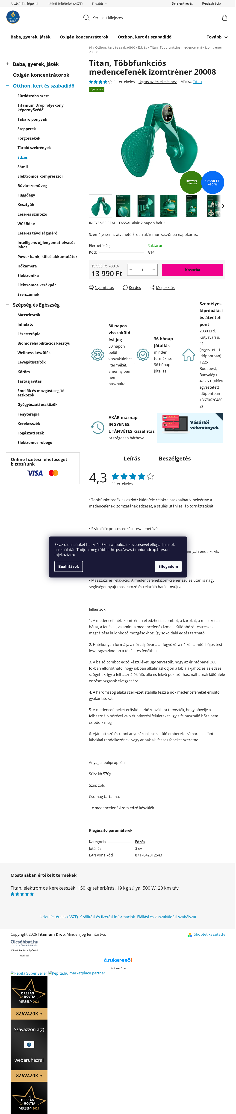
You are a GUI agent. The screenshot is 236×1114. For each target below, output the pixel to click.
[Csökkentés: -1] (130, 270)
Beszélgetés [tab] (175, 458)
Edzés (23, 157)
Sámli (23, 166)
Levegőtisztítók (32, 362)
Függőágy (26, 195)
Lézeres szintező (32, 214)
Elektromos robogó (35, 442)
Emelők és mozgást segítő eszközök (41, 393)
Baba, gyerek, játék (36, 64)
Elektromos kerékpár (37, 284)
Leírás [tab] (132, 458)
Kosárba (192, 269)
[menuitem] (30, 37)
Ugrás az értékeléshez (158, 81)
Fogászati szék (31, 433)
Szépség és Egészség (36, 305)
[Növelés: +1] (153, 270)
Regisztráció (211, 3)
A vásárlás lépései (24, 3)
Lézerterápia (29, 333)
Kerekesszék (29, 423)
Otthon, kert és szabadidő (43, 85)
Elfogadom (168, 566)
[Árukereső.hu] (118, 961)
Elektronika (28, 275)
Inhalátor (26, 324)
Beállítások (68, 566)
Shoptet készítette (209, 934)
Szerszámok (28, 294)
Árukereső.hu (118, 968)
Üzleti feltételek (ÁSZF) (65, 3)
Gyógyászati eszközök (38, 404)
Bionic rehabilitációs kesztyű (44, 343)
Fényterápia (29, 414)
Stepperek (27, 128)
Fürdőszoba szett (33, 95)
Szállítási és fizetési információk (107, 916)
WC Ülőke (26, 223)
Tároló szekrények (34, 147)
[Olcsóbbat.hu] (24, 942)
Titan (197, 81)
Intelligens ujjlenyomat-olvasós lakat (46, 244)
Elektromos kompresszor (40, 176)
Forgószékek (29, 138)
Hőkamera (27, 266)
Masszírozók (29, 314)
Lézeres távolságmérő (37, 233)
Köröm (24, 371)
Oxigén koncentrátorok (41, 75)
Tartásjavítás (30, 381)
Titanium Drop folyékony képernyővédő (41, 107)
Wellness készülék (34, 352)
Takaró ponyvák (32, 119)
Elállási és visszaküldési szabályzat (166, 916)
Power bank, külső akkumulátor (47, 256)
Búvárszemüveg (32, 185)
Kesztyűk (26, 204)
